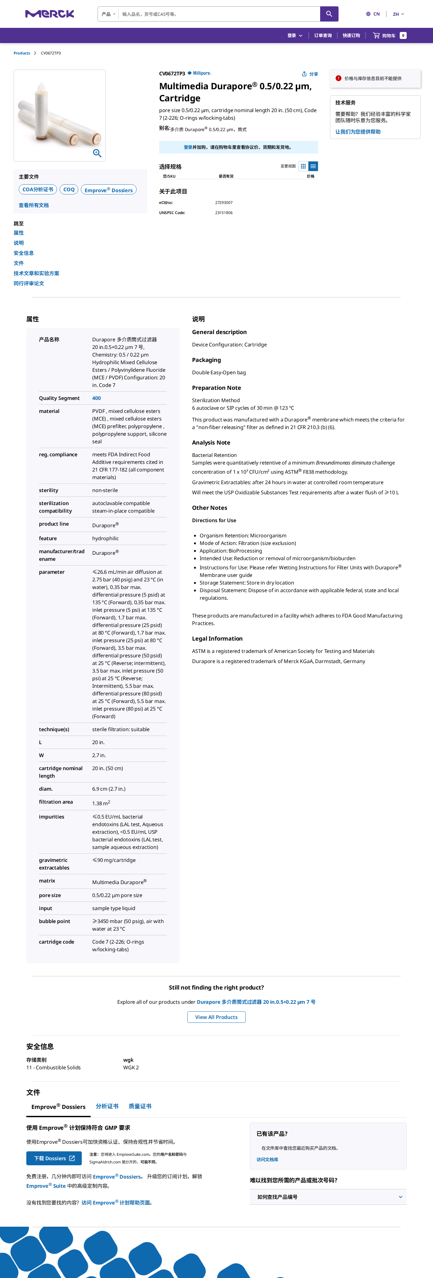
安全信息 (24, 253)
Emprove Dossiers (108, 190)
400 (96, 398)
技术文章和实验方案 (36, 273)
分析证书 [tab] (107, 1106)
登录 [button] (292, 35)
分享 (313, 74)
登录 (188, 147)
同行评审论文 (29, 283)
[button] (328, 1197)
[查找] (329, 14)
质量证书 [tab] (140, 1106)
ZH (396, 14)
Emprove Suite (46, 1185)
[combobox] (218, 14)
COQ (69, 189)
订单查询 (323, 35)
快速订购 (351, 35)
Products (22, 53)
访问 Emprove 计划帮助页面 (115, 1202)
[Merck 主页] (49, 13)
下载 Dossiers (50, 1158)
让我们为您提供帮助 (358, 132)
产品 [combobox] (106, 14)
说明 (19, 242)
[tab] (27, 53)
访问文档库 (267, 1159)
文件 (19, 263)
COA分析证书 (38, 189)
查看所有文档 (34, 205)
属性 (19, 232)
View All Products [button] (216, 1017)
